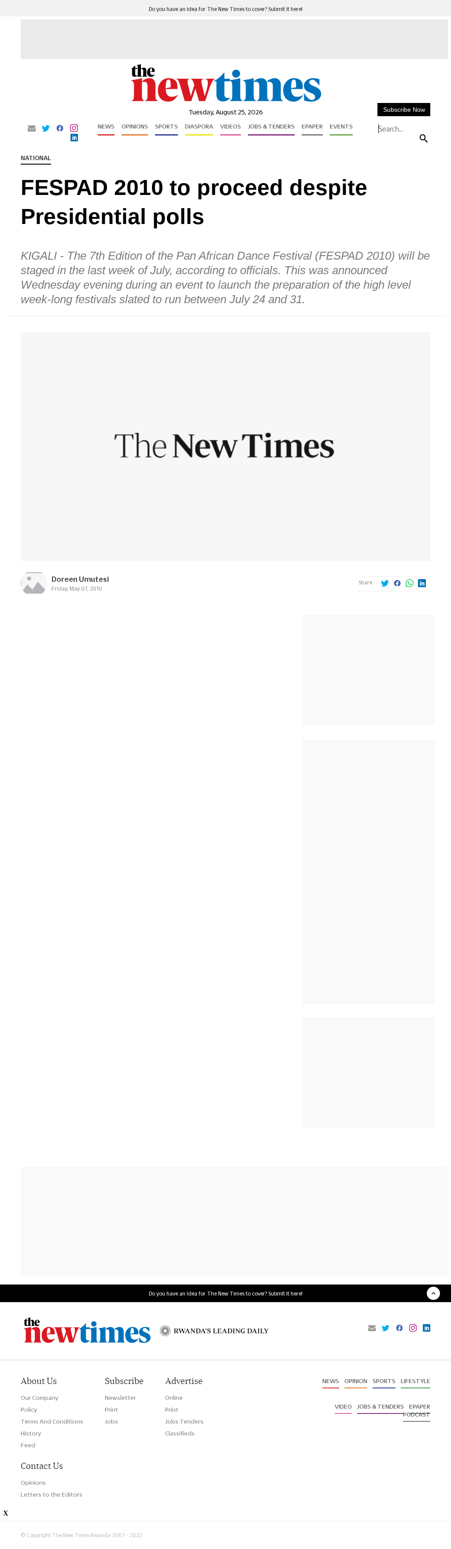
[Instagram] (74, 129)
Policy (29, 1409)
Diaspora (199, 126)
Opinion (355, 1380)
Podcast (416, 1414)
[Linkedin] (74, 138)
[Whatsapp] (410, 584)
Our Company (39, 1397)
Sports (166, 126)
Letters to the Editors (51, 1494)
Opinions (135, 126)
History (31, 1433)
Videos (230, 126)
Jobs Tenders (184, 1421)
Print (111, 1409)
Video (343, 1406)
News (106, 126)
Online (174, 1397)
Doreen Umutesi (80, 579)
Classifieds (180, 1433)
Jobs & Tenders (271, 126)
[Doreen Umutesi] (34, 594)
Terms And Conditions (52, 1421)
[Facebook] (60, 129)
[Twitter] (46, 129)
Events (341, 126)
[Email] (32, 129)
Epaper (312, 126)
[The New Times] (225, 101)
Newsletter (120, 1397)
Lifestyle (415, 1380)
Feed (28, 1445)
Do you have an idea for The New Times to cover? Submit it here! (226, 9)
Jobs (111, 1421)
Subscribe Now (404, 109)
